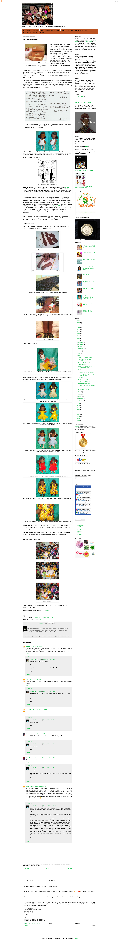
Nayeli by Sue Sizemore (89, 288)
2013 (78, 409)
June (79, 355)
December (81, 342)
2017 (78, 340)
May (79, 392)
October (80, 346)
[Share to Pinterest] (54, 623)
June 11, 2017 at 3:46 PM (49, 806)
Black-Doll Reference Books (81, 30)
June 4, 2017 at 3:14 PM (49, 768)
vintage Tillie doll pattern (42, 625)
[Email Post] (46, 623)
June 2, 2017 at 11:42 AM (37, 646)
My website (79, 534)
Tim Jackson (67, 187)
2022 (78, 329)
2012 (78, 412)
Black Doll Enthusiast (35, 659)
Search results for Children (83, 510)
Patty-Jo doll (56, 206)
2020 (78, 333)
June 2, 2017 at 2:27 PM (49, 659)
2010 (78, 416)
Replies (30, 656)
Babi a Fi (77, 426)
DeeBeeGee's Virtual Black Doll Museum (80, 526)
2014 (78, 407)
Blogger (76, 938)
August (80, 351)
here (47, 610)
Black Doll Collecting (79, 493)
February (80, 398)
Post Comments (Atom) (35, 871)
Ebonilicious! (86, 274)
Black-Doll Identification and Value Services (50, 30)
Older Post (69, 868)
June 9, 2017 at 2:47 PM (40, 786)
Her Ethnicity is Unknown (80, 500)
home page (89, 41)
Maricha (28, 646)
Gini (27, 679)
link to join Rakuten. (86, 481)
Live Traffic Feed (83, 486)
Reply (27, 653)
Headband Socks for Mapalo (85, 357)
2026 (78, 320)
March (80, 396)
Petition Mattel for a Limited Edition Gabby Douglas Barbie (89, 268)
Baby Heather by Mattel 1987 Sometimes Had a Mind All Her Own (88, 297)
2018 (78, 338)
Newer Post (26, 868)
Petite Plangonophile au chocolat (35, 757)
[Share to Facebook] (52, 623)
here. (86, 144)
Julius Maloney (30, 786)
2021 (78, 331)
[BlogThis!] (50, 623)
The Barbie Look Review (84, 370)
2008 (78, 420)
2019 (78, 336)
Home (24, 30)
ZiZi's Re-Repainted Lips (84, 383)
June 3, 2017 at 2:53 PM (39, 733)
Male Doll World (30, 709)
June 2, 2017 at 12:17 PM (35, 679)
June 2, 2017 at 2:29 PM (49, 691)
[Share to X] (51, 623)
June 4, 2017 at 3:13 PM (49, 744)
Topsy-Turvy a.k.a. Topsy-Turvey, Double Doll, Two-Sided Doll (89, 247)
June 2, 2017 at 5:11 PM (49, 720)
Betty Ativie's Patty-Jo (83, 389)
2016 (78, 403)
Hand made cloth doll (31, 625)
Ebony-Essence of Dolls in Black (44, 617)
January (80, 400)
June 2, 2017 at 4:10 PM (41, 709)
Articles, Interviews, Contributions (30, 32)
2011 (78, 414)
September (81, 348)
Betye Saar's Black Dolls (83, 102)
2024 (78, 325)
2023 (78, 327)
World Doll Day (82, 377)
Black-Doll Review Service (67, 30)
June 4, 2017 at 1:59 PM (50, 757)
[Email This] (48, 623)
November (81, 344)
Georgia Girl (29, 733)
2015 (78, 405)
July (79, 353)
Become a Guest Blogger (32, 30)
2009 (78, 418)
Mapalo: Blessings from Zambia (86, 372)
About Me (41, 32)
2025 (78, 322)
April (79, 394)
